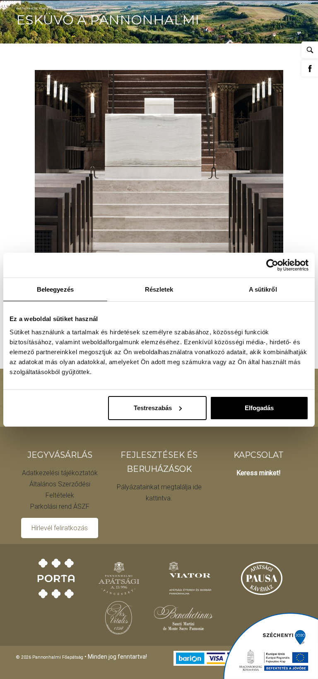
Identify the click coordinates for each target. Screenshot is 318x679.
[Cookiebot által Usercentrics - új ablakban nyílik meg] (272, 265)
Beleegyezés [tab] (55, 289)
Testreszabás (153, 407)
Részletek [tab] (159, 289)
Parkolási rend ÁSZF (59, 506)
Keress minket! (258, 473)
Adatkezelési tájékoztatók (60, 473)
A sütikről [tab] (263, 289)
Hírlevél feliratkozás (59, 528)
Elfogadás (259, 407)
